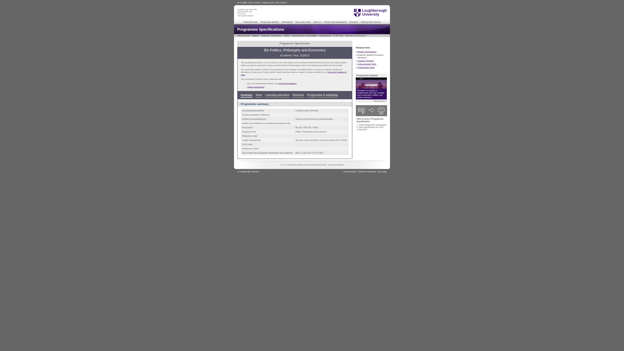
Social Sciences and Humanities (304, 36)
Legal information (349, 172)
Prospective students (269, 22)
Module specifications (367, 52)
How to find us (281, 3)
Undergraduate (325, 36)
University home (250, 22)
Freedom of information (367, 172)
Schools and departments (335, 22)
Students (255, 36)
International (287, 22)
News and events (303, 22)
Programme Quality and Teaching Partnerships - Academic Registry (315, 165)
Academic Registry (365, 61)
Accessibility (242, 3)
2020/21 (287, 36)
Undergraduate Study (366, 64)
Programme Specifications (271, 36)
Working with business (371, 22)
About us (317, 22)
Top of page (382, 172)
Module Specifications (255, 87)
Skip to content (254, 3)
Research (353, 22)
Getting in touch (268, 3)
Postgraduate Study (366, 68)
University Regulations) (287, 83)
